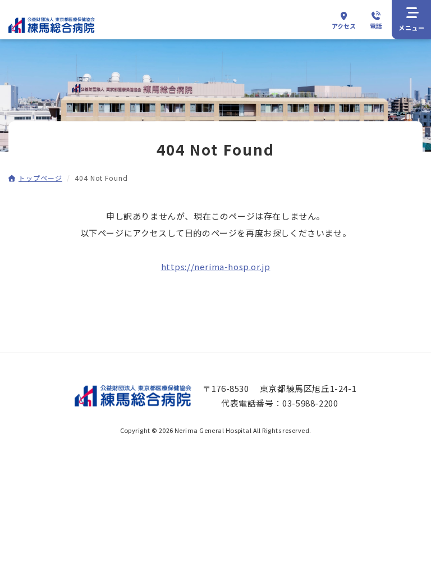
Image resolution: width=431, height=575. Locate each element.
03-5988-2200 (310, 403)
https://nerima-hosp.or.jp (215, 266)
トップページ (40, 177)
